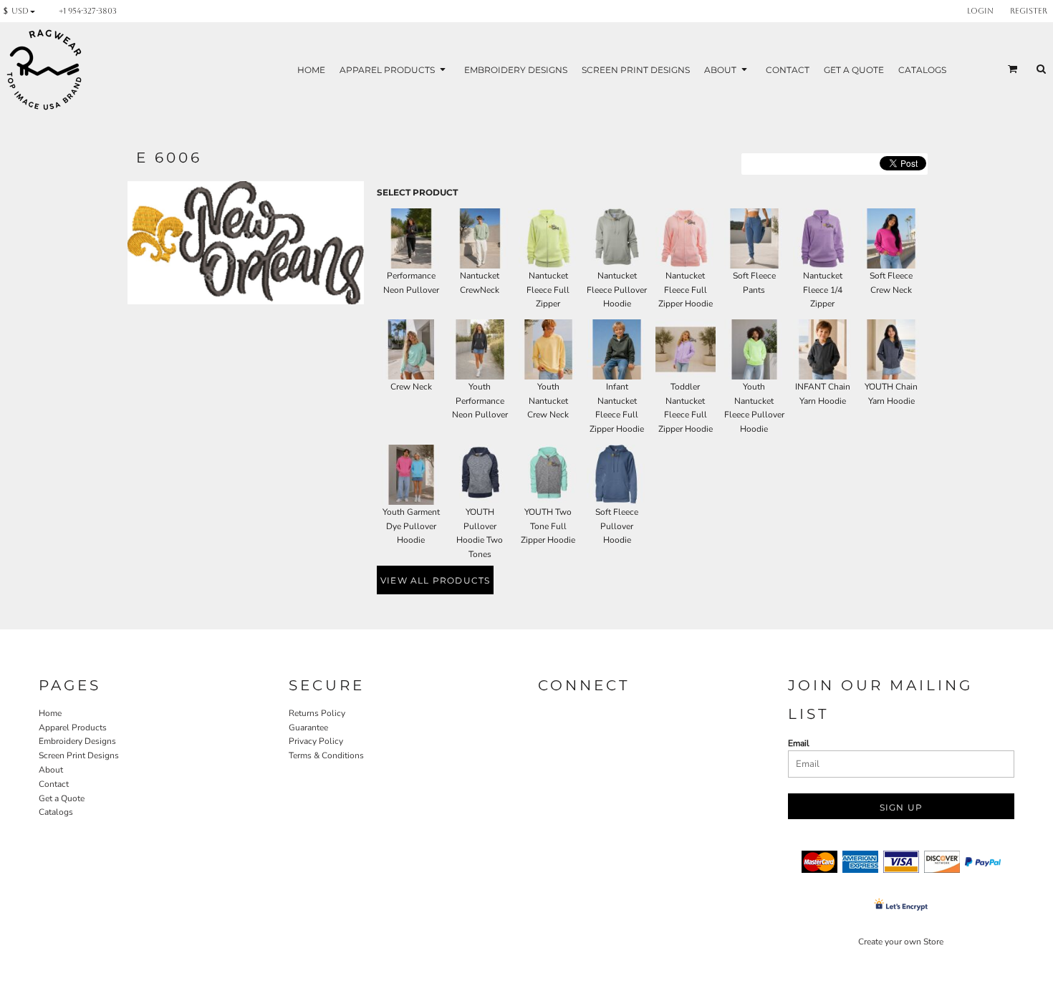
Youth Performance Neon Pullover (480, 401)
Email (798, 743)
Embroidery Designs (77, 741)
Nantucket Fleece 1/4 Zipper (822, 290)
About (51, 769)
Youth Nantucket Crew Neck (548, 401)
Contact (54, 784)
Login (980, 11)
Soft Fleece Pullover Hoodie (616, 526)
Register (1028, 11)
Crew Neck (411, 386)
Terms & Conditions (326, 755)
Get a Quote (62, 798)
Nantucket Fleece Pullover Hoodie (617, 290)
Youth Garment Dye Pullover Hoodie (411, 526)
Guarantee (308, 727)
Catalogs (56, 812)
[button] (22, 11)
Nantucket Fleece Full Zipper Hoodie (685, 290)
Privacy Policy (316, 741)
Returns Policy (317, 713)
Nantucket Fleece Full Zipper (547, 290)
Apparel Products (73, 727)
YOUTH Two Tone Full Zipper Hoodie (548, 526)
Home (50, 713)
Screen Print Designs (79, 755)
